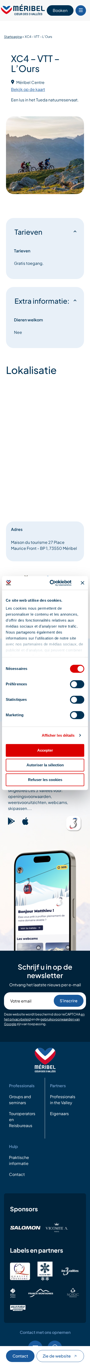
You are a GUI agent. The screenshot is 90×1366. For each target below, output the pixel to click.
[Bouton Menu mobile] (81, 10)
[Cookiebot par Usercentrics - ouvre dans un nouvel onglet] (53, 583)
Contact (20, 1356)
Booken (60, 10)
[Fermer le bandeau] (82, 583)
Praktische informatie (19, 1160)
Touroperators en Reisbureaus (22, 1119)
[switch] (77, 684)
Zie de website (57, 1356)
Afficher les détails (58, 735)
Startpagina (13, 37)
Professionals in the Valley (62, 1099)
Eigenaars (59, 1113)
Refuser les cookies (45, 780)
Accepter (45, 750)
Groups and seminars (20, 1099)
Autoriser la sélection (45, 765)
